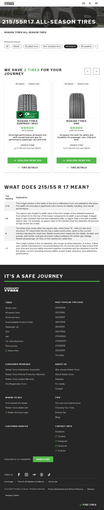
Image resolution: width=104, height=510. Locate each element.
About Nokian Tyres (64, 374)
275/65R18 (60, 345)
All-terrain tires (12, 317)
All (7, 46)
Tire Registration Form (16, 384)
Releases (59, 379)
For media (60, 384)
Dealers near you (30, 160)
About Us (61, 364)
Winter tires (10, 308)
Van (7, 336)
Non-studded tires (52, 46)
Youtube (62, 450)
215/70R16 (60, 312)
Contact (59, 388)
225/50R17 (60, 350)
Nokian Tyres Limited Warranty (19, 379)
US (83, 3)
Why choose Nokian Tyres (67, 369)
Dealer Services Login (18, 412)
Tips (57, 397)
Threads (61, 436)
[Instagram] (26, 474)
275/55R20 (60, 336)
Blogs (57, 417)
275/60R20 (60, 341)
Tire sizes (59, 355)
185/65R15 (60, 327)
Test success (11, 346)
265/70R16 (60, 322)
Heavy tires (13, 350)
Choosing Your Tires (64, 408)
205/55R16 (60, 308)
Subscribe (43, 459)
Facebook (62, 446)
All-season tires (12, 312)
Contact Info (63, 426)
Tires (8, 302)
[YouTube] (34, 474)
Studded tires (31, 46)
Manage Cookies (12, 495)
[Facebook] (19, 474)
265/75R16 (60, 331)
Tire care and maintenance (68, 403)
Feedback (59, 431)
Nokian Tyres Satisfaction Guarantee (22, 369)
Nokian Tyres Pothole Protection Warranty (25, 374)
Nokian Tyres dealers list (16, 408)
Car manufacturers (14, 341)
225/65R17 (60, 317)
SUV (7, 331)
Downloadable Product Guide (19, 322)
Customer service (16, 426)
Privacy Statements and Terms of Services (65, 489)
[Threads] (41, 474)
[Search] (90, 3)
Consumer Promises (17, 364)
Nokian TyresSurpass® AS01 (27, 122)
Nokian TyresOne (76, 122)
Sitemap (90, 489)
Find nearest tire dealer (16, 403)
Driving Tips (60, 412)
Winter (16, 46)
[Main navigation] (96, 3)
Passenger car (12, 327)
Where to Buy (13, 397)
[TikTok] (49, 474)
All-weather (86, 46)
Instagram (62, 441)
